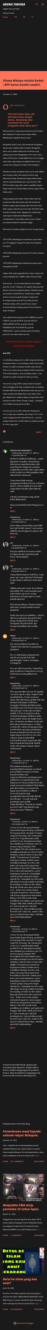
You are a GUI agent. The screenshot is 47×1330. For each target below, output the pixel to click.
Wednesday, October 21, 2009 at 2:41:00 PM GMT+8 (25, 520)
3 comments (16, 1235)
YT (32, 17)
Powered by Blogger (25, 1323)
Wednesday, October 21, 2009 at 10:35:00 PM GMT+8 (25, 687)
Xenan (12, 635)
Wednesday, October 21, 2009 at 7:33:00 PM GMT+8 (25, 639)
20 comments (16, 1309)
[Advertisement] (23, 43)
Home (5, 17)
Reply (13, 511)
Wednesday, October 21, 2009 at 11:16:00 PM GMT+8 (25, 761)
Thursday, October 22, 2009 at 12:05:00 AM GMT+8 (24, 822)
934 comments (17, 1161)
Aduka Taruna (14, 4)
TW (15, 17)
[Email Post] (4, 432)
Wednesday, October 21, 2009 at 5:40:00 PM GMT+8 (25, 570)
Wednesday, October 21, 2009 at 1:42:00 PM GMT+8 (25, 454)
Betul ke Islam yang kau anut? (20, 1281)
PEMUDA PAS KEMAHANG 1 (21, 450)
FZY (11, 543)
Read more (39, 1161)
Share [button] (38, 432)
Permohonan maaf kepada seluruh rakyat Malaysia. (22, 1133)
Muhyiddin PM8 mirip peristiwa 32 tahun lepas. (21, 1207)
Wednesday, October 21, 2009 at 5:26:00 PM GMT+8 (25, 546)
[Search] (36, 4)
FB (24, 17)
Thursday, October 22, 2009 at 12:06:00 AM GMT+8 (24, 930)
